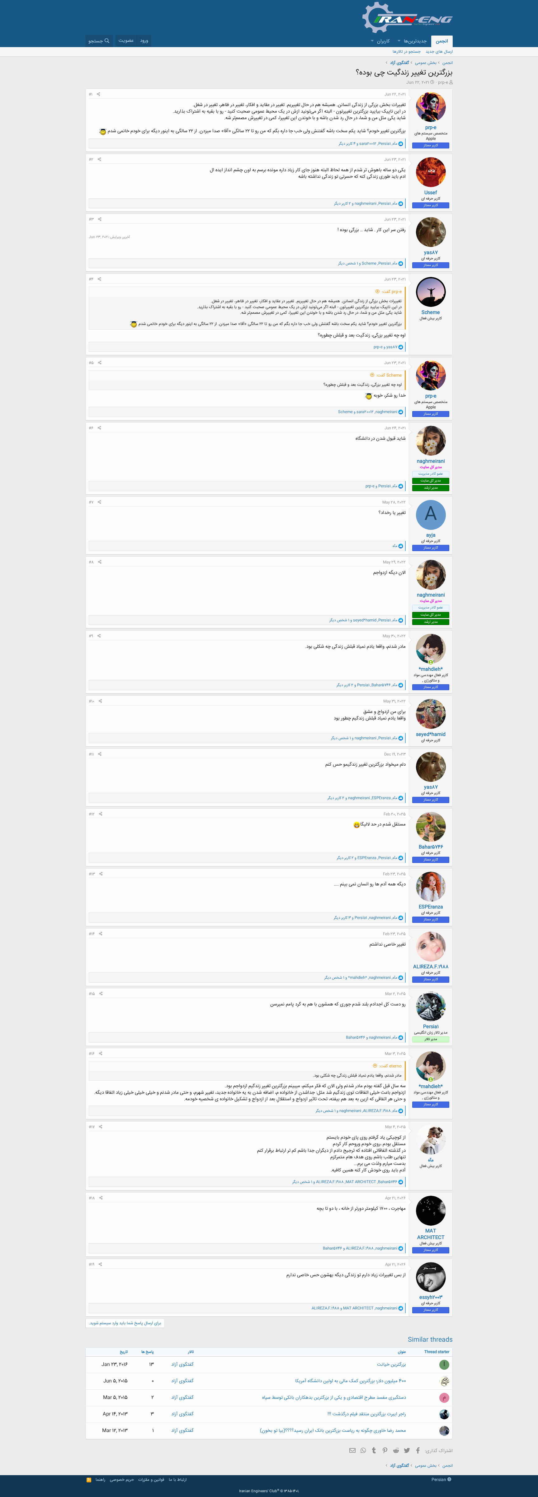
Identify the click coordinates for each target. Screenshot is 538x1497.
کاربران (383, 41)
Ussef (430, 193)
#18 (92, 1198)
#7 (91, 502)
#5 (91, 363)
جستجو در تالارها (407, 51)
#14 (92, 934)
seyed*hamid (431, 735)
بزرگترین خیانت (391, 1365)
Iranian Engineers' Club (269, 1491)
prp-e (443, 82)
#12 (92, 814)
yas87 (431, 253)
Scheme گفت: (389, 375)
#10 (91, 701)
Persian (439, 1479)
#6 (91, 428)
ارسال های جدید (439, 51)
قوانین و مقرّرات (151, 1479)
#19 (91, 1265)
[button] (398, 41)
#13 (92, 874)
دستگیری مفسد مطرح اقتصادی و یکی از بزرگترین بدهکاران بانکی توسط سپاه (334, 1398)
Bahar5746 (431, 847)
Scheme (431, 313)
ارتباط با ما (177, 1479)
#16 (92, 1054)
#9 (91, 636)
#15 (92, 994)
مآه (431, 1160)
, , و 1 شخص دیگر (367, 263)
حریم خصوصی (122, 1479)
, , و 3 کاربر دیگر (365, 918)
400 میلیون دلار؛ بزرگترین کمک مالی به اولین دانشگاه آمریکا (350, 1381)
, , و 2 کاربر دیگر (365, 204)
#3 (91, 219)
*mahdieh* (431, 669)
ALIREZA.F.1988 (431, 967)
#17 (92, 1127)
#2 (91, 160)
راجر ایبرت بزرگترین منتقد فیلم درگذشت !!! (367, 1414)
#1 (90, 94)
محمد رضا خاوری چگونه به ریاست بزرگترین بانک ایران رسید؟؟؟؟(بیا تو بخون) (333, 1431)
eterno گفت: (390, 1066)
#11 (91, 754)
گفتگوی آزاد (182, 1365)
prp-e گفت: (392, 291)
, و (367, 412)
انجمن (442, 41)
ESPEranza (431, 907)
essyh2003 (430, 1297)
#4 (91, 279)
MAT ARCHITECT (431, 1234)
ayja (431, 535)
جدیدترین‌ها (415, 41)
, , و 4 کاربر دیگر (368, 144)
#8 (91, 562)
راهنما (100, 1479)
